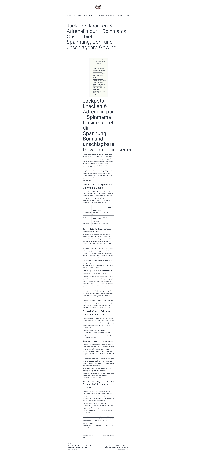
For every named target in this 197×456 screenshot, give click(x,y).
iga (84, 437)
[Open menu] (106, 15)
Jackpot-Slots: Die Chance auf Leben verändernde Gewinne (99, 75)
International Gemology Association (79, 15)
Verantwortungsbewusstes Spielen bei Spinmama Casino (99, 93)
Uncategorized (111, 435)
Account (120, 15)
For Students (102, 15)
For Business (111, 15)
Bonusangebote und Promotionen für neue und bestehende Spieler (99, 80)
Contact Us (127, 15)
